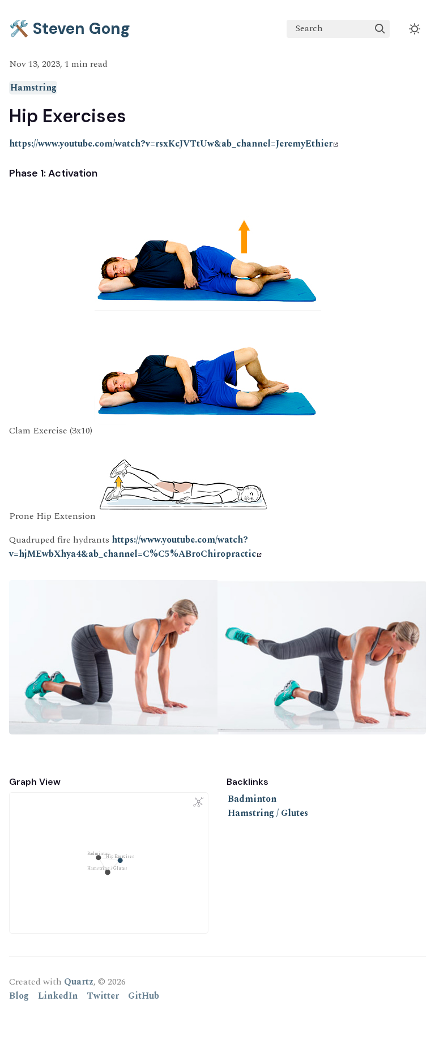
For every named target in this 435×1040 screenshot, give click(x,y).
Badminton (252, 799)
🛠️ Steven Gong (69, 28)
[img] (380, 29)
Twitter (103, 996)
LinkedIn (58, 996)
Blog (19, 996)
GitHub (143, 996)
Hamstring (33, 87)
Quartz (78, 982)
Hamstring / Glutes (268, 813)
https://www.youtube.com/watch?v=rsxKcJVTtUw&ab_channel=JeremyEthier (170, 144)
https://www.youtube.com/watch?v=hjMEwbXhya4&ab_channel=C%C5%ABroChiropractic (132, 547)
